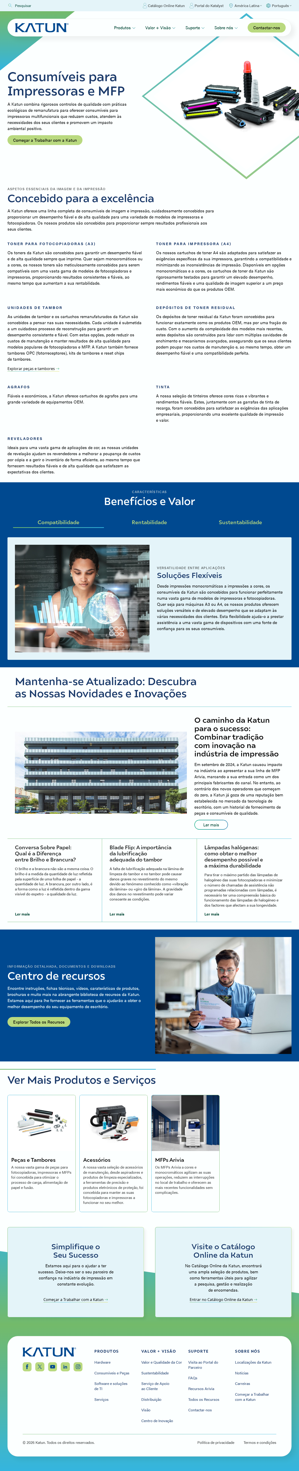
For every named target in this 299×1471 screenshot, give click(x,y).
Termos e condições (260, 1442)
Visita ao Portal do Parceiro (203, 1365)
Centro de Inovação (157, 1420)
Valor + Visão (158, 27)
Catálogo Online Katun (166, 5)
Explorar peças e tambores (31, 368)
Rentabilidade (149, 522)
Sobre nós (223, 27)
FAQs (192, 1377)
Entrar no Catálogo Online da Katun (221, 1299)
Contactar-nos (266, 27)
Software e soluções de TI (111, 1386)
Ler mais (211, 825)
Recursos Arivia (201, 1388)
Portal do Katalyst (209, 5)
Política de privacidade (215, 1442)
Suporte (192, 27)
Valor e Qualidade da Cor (161, 1362)
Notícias (242, 1373)
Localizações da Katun (253, 1362)
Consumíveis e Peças (111, 1373)
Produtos (122, 27)
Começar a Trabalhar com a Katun (45, 140)
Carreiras (242, 1383)
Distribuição (151, 1399)
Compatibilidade (58, 522)
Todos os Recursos (203, 1399)
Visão (145, 1410)
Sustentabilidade (240, 522)
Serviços (101, 1399)
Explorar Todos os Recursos (39, 1022)
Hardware (102, 1362)
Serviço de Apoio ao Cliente (155, 1386)
